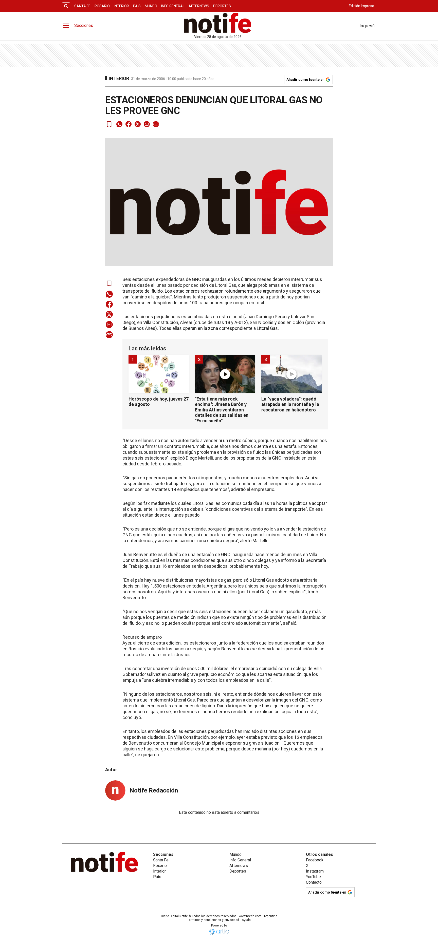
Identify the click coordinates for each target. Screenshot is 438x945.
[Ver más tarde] (109, 124)
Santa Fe (82, 6)
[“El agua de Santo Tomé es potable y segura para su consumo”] (243, 872)
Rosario (102, 6)
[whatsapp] (119, 124)
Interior (121, 6)
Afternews (199, 6)
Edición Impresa (361, 6)
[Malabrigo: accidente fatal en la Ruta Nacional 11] (243, 833)
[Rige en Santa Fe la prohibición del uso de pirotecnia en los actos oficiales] (125, 872)
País (137, 6)
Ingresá (367, 25)
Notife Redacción (154, 790)
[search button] (66, 6)
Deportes (222, 6)
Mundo (151, 6)
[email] (147, 124)
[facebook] (128, 124)
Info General (173, 6)
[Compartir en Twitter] (138, 124)
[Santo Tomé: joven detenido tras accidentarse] (125, 833)
